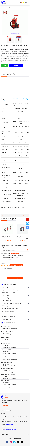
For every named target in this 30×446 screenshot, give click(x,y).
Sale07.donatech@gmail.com (10, 384)
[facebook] (7, 442)
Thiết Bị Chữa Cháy (6, 287)
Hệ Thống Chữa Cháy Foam (8, 316)
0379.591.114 (6, 376)
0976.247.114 (6, 351)
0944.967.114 (6, 370)
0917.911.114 (6, 333)
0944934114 (11, 68)
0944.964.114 (6, 364)
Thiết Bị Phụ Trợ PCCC (7, 300)
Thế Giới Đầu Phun (6, 319)
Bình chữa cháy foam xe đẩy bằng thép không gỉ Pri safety (22, 238)
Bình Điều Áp (5, 306)
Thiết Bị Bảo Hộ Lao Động (8, 314)
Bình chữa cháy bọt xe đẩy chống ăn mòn (14, 207)
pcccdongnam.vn (10, 424)
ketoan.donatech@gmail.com (10, 347)
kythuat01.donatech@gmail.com (10, 341)
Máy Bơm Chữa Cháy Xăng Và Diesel (10, 308)
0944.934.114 (6, 358)
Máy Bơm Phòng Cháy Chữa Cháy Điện (11, 290)
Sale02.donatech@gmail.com (10, 365)
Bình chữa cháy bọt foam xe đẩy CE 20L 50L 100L (8, 237)
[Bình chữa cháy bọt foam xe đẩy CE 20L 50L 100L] (8, 229)
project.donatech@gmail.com (10, 328)
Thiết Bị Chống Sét (6, 298)
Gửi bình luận (15, 278)
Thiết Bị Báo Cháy (6, 295)
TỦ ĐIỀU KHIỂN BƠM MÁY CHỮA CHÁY (11, 303)
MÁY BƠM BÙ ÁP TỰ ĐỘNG (8, 292)
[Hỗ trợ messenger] (27, 223)
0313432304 (8, 410)
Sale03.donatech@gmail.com (10, 372)
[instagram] (11, 442)
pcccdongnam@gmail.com (9, 334)
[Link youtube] (22, 442)
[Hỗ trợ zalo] (27, 227)
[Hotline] (27, 219)
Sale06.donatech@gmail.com (10, 378)
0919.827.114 (6, 382)
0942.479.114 (6, 345)
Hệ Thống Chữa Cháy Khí (8, 311)
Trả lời (4, 259)
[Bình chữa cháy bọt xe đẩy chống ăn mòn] (10, 39)
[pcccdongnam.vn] (4, 3)
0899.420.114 (6, 339)
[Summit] (27, 250)
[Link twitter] (18, 442)
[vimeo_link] (14, 442)
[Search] (18, 2)
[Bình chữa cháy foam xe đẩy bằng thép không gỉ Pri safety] (22, 229)
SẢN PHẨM (4, 434)
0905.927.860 (6, 389)
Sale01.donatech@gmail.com (10, 359)
